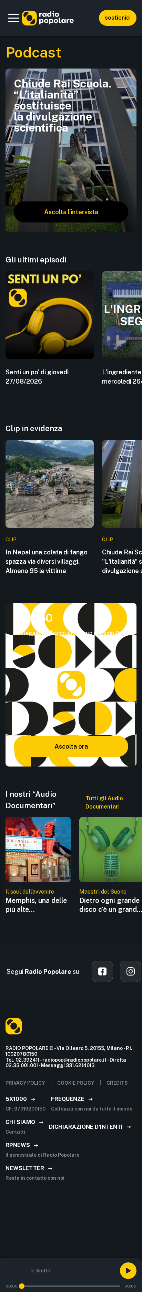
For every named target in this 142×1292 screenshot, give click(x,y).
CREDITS (117, 1083)
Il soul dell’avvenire (30, 891)
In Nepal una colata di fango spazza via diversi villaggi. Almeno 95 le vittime (47, 561)
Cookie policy (75, 1083)
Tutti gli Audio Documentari (104, 802)
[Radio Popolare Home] (48, 17)
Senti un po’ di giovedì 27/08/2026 (37, 376)
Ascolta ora (71, 746)
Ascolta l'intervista (71, 212)
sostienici (118, 17)
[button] (14, 18)
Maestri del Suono (102, 891)
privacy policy (25, 1083)
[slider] (21, 1286)
